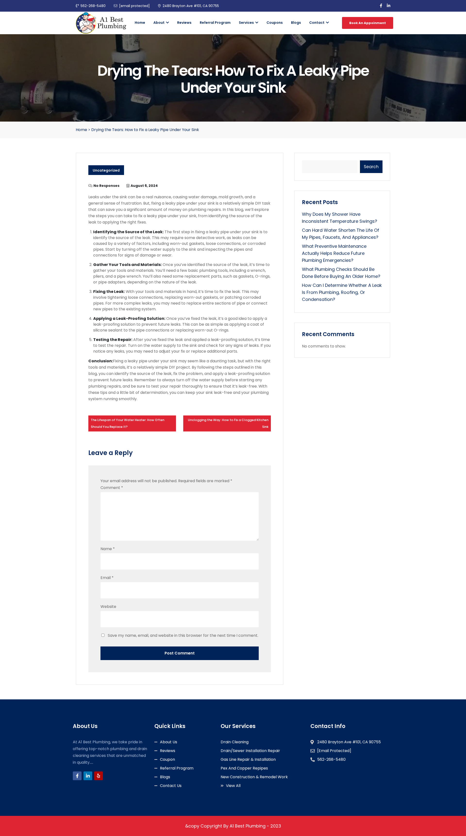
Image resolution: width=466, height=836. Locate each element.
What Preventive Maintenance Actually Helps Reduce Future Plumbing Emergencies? (334, 253)
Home (140, 22)
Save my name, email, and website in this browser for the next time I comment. (183, 635)
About (159, 22)
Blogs (296, 22)
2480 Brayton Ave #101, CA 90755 (191, 5)
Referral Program (215, 22)
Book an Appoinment (367, 23)
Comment (111, 487)
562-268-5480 (93, 5)
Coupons (274, 22)
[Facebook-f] (77, 775)
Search (371, 167)
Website (108, 606)
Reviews (184, 22)
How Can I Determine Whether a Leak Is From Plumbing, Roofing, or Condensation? (342, 292)
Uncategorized (106, 170)
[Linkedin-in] (87, 775)
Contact (317, 22)
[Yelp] (98, 775)
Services (247, 22)
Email (107, 577)
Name (107, 549)
